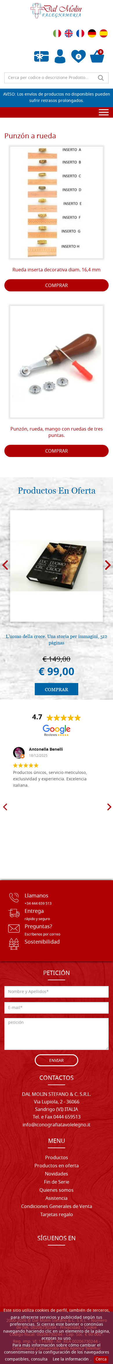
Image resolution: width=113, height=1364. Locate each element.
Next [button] (108, 565)
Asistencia (56, 1198)
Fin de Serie (56, 1182)
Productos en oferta (56, 1166)
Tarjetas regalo (56, 1215)
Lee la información (71, 1359)
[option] (56, 602)
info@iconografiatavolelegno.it (56, 1125)
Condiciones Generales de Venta (56, 1207)
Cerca (101, 1359)
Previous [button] (5, 565)
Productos (56, 1158)
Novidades (56, 1174)
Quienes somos (56, 1190)
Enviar (56, 1060)
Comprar (56, 286)
